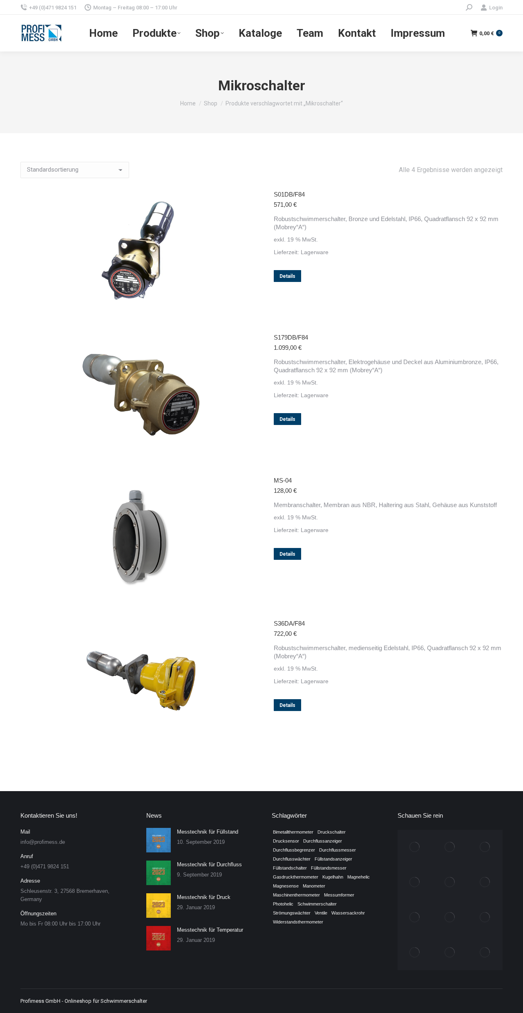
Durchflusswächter (292, 858)
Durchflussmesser (337, 850)
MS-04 (283, 480)
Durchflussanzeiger (322, 841)
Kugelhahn (332, 876)
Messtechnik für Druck (203, 897)
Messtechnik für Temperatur (210, 930)
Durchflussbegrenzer (294, 850)
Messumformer (339, 894)
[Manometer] (449, 882)
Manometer (314, 885)
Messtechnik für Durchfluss (209, 864)
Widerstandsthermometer (298, 921)
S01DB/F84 (289, 194)
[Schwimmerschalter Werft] (449, 847)
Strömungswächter (292, 912)
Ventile (321, 912)
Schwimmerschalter (317, 903)
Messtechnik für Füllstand (207, 832)
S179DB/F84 (291, 337)
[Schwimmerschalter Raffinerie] (485, 847)
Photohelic (283, 903)
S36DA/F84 (289, 623)
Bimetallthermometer (293, 832)
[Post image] (158, 840)
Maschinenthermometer (296, 894)
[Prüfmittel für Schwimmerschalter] (415, 882)
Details (287, 276)
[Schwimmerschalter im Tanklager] (485, 917)
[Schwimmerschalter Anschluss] (415, 917)
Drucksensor (286, 841)
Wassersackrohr (348, 912)
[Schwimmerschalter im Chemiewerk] (415, 952)
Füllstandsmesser (328, 867)
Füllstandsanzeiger (333, 858)
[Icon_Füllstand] (485, 952)
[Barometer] (449, 952)
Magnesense (286, 885)
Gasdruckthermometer (295, 876)
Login (496, 7)
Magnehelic (358, 876)
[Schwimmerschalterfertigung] (485, 882)
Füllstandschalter (290, 867)
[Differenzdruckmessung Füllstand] (449, 917)
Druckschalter (331, 832)
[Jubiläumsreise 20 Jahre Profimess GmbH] (415, 847)
